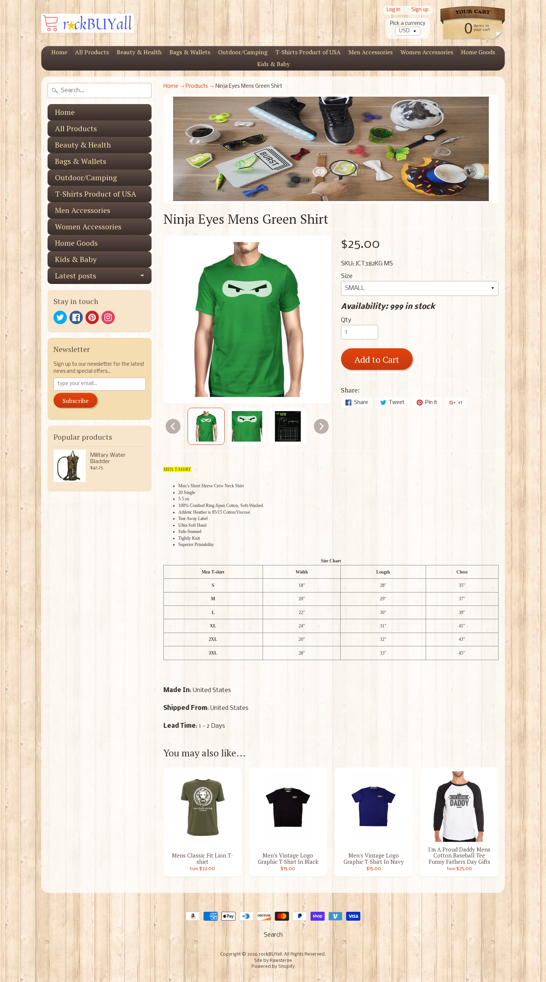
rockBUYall (270, 954)
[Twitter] (60, 317)
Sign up (420, 10)
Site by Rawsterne (273, 961)
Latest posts (75, 276)
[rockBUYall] (87, 23)
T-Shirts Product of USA (308, 52)
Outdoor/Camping (242, 52)
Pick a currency (407, 23)
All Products (92, 52)
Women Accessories (426, 52)
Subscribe (75, 401)
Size (346, 276)
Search (273, 935)
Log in (393, 10)
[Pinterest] (92, 317)
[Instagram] (108, 317)
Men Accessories (370, 52)
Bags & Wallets (189, 52)
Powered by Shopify (273, 967)
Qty (346, 320)
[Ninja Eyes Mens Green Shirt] (206, 426)
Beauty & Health (139, 52)
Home (59, 52)
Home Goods (478, 52)
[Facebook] (76, 317)
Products (197, 86)
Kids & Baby (273, 64)
